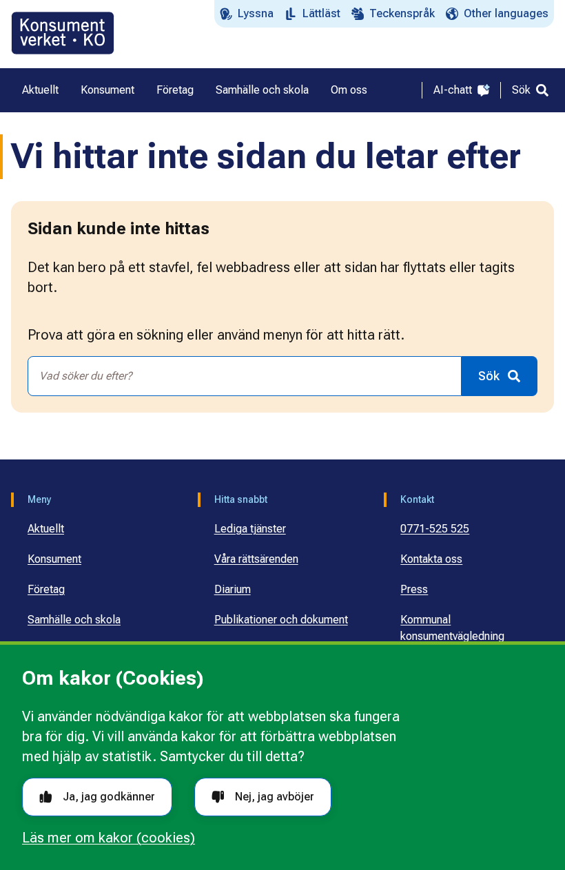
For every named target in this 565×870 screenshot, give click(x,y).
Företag (46, 589)
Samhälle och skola (74, 619)
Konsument (54, 559)
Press (414, 589)
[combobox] (245, 376)
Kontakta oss (431, 559)
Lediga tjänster (250, 528)
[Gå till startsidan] (62, 33)
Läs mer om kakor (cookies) (108, 837)
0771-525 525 (434, 528)
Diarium (232, 589)
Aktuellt (46, 528)
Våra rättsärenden (256, 559)
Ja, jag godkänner (109, 796)
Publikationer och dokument (281, 619)
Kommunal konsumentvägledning (452, 628)
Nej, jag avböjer (274, 796)
